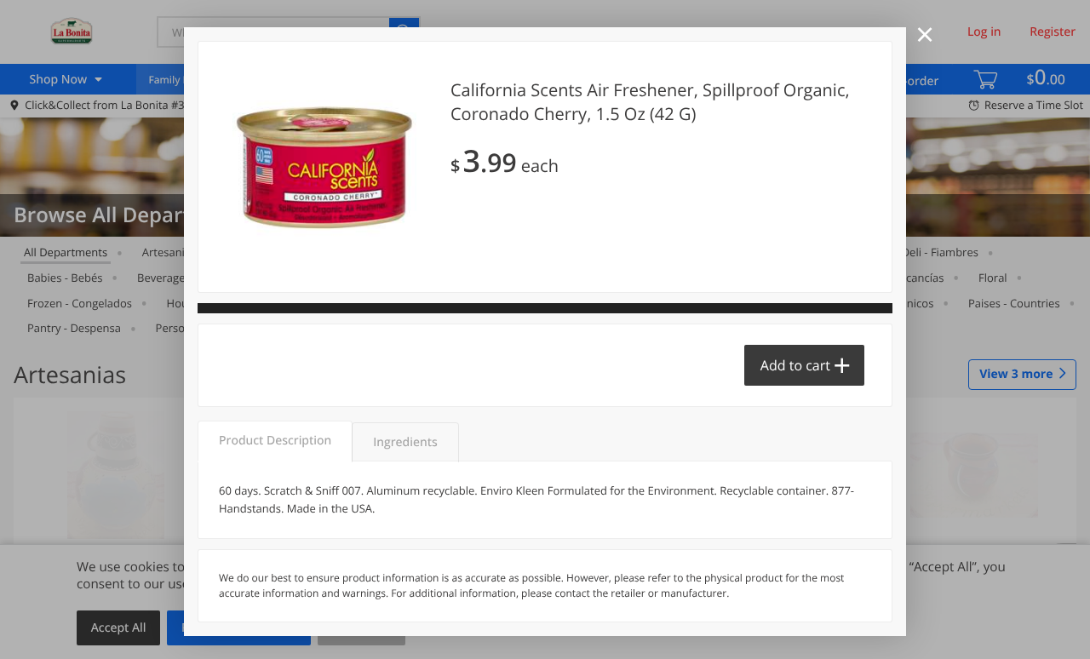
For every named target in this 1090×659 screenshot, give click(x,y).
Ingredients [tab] (405, 442)
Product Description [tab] (275, 441)
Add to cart (795, 365)
